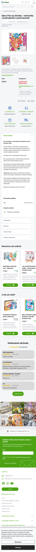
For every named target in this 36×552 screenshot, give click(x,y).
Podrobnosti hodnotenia (22, 21)
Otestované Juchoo (7, 503)
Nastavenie (18, 542)
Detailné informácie (7, 75)
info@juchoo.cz (9, 475)
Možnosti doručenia (26, 87)
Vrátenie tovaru (6, 511)
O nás (3, 498)
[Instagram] (7, 483)
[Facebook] (3, 483)
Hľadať (32, 6)
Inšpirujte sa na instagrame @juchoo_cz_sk (19, 431)
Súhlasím (18, 547)
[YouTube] (12, 483)
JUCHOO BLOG (6, 508)
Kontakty (10, 489)
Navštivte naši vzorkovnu (8, 506)
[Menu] (34, 2)
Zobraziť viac (18, 394)
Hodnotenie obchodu (18, 343)
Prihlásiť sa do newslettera (10, 463)
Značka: (5, 26)
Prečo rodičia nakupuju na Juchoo (10, 500)
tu (11, 538)
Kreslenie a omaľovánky (13, 212)
